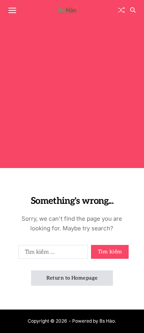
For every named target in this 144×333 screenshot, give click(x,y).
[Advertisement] (72, 96)
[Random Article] (121, 10)
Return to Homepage (72, 278)
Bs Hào (107, 321)
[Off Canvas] (12, 10)
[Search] (133, 10)
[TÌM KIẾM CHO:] (51, 253)
